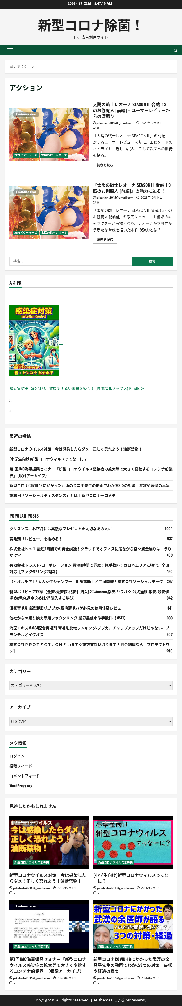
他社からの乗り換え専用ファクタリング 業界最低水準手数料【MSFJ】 (68, 618)
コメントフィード (24, 775)
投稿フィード (20, 766)
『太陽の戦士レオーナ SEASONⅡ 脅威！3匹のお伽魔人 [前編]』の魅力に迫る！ (49, 212)
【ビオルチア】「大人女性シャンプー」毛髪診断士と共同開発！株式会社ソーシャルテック (86, 581)
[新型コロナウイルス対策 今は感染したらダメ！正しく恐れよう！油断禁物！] (49, 842)
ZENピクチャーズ (25, 155)
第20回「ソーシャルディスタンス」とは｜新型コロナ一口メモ (62, 495)
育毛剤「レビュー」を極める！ (36, 539)
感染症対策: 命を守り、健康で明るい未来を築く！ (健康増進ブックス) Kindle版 (76, 388)
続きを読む (107, 165)
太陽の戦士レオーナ (54, 155)
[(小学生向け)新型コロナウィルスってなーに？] (133, 842)
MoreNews (135, 1000)
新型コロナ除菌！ (91, 24)
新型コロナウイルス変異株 (31, 862)
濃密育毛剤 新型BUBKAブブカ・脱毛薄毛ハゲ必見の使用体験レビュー (67, 608)
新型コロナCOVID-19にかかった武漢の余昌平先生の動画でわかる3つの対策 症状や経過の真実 (89, 485)
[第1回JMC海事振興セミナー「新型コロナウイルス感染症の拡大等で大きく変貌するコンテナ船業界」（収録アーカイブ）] (49, 926)
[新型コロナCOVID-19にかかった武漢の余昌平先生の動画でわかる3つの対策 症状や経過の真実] (133, 926)
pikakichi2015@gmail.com (114, 123)
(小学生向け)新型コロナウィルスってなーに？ (48, 459)
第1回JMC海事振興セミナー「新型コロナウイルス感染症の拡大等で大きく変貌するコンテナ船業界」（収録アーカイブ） (47, 965)
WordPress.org (20, 785)
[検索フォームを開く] (175, 50)
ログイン (17, 756)
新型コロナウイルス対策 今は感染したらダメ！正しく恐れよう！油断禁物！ (75, 449)
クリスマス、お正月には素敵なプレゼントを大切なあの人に (60, 528)
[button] (10, 50)
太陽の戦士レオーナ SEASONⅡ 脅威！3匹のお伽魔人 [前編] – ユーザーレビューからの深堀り (49, 134)
